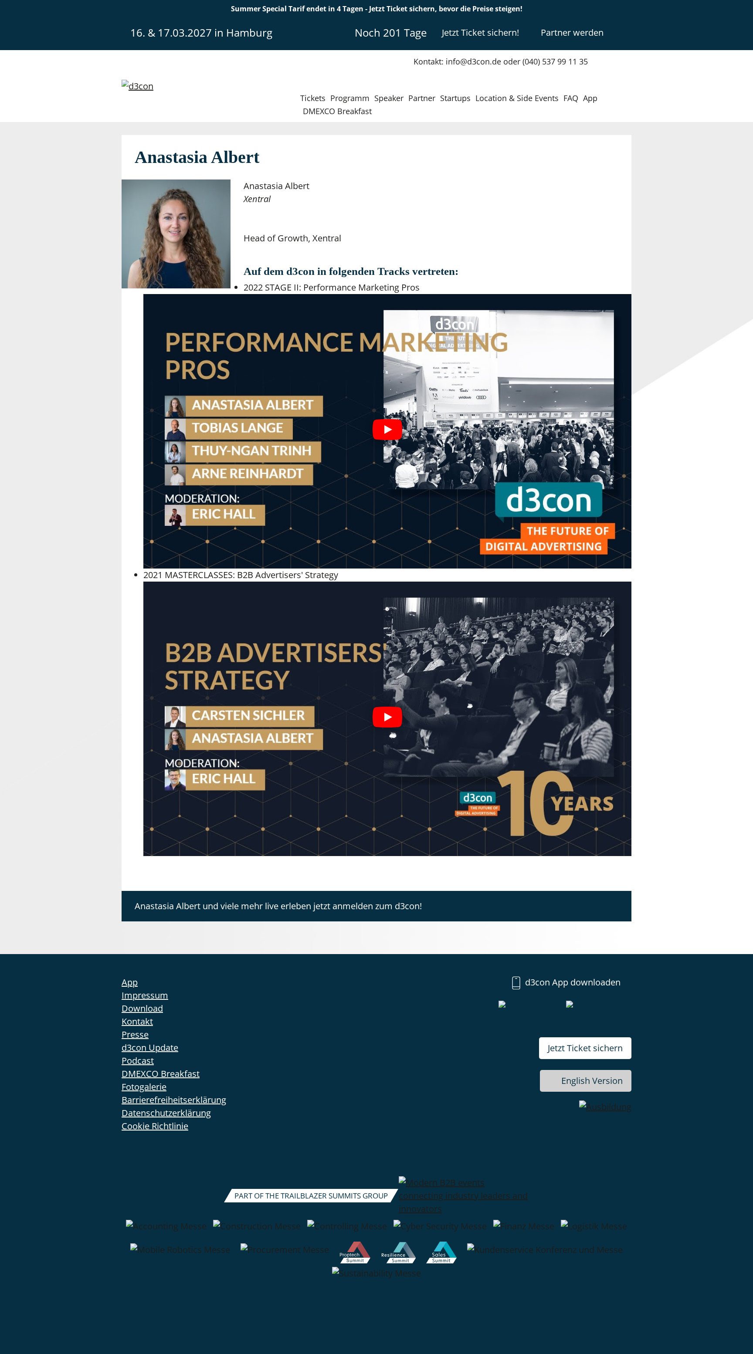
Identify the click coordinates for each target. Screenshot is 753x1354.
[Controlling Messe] (347, 1231)
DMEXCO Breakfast (337, 111)
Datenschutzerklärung (166, 1113)
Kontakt (137, 1021)
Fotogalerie (144, 1087)
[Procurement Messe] (284, 1254)
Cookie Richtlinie (155, 1126)
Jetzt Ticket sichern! (480, 32)
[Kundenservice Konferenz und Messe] (545, 1254)
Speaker (389, 98)
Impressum (145, 995)
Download (142, 1008)
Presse (135, 1034)
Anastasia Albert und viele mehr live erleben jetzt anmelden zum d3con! (278, 906)
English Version (592, 1081)
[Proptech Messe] (355, 1254)
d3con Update (150, 1047)
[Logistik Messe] (594, 1231)
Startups (455, 98)
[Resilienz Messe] (398, 1254)
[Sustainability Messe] (376, 1278)
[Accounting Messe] (166, 1231)
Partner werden (572, 32)
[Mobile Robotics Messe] (180, 1254)
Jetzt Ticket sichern (585, 1048)
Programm (350, 98)
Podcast (138, 1060)
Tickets (313, 98)
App (590, 98)
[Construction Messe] (257, 1231)
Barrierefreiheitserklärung (174, 1100)
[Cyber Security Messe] (440, 1231)
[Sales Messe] (441, 1254)
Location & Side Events (517, 98)
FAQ (570, 98)
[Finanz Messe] (523, 1231)
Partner (421, 98)
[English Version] (624, 32)
